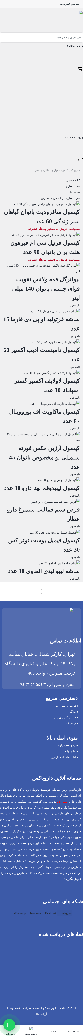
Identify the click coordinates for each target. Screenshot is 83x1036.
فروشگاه (71, 723)
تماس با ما (70, 751)
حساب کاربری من (65, 717)
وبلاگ (73, 711)
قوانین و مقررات (66, 705)
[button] (79, 968)
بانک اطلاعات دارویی (64, 757)
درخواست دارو (67, 745)
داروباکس (74, 170)
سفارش (62, 801)
